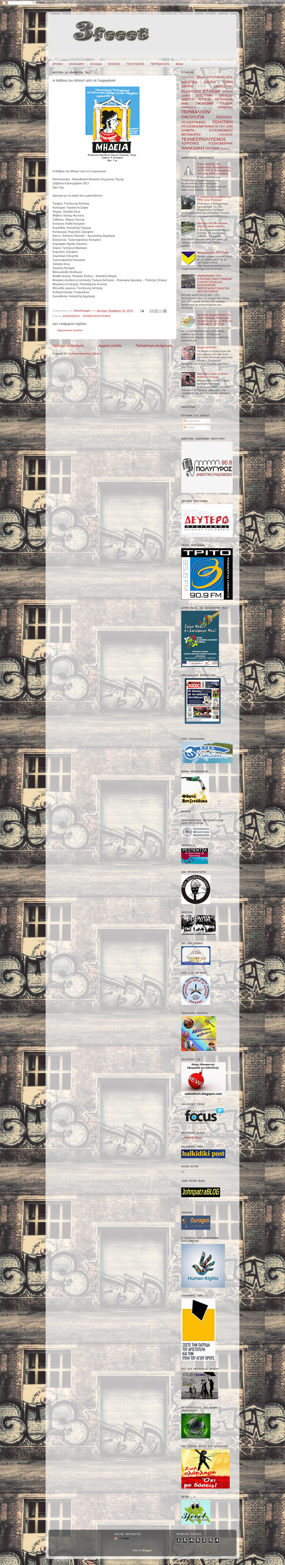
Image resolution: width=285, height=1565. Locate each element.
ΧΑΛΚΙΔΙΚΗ (76, 64)
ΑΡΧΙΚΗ (57, 64)
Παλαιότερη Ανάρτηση (154, 346)
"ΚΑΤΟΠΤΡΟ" (188, 77)
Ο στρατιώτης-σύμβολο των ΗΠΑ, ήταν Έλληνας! (214, 198)
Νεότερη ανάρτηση (68, 346)
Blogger (147, 1550)
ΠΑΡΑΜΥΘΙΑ (225, 107)
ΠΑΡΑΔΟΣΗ (199, 107)
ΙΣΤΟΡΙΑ (207, 99)
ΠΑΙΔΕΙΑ (226, 103)
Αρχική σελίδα (109, 346)
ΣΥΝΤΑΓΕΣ (226, 134)
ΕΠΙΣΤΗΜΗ (207, 95)
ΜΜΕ (188, 103)
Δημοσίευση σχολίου (70, 330)
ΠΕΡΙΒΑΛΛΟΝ (159, 64)
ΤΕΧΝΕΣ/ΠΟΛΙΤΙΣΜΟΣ (96, 316)
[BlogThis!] (156, 311)
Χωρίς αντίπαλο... (208, 347)
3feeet (179, 64)
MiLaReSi (224, 149)
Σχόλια (190, 427)
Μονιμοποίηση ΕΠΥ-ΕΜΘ (212, 252)
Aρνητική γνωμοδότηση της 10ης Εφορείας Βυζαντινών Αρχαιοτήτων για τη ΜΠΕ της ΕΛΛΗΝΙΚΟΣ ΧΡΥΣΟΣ (214, 319)
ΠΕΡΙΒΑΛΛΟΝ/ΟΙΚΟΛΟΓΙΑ (198, 114)
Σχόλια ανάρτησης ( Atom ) (84, 353)
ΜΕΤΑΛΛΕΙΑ (224, 99)
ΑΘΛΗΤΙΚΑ (192, 82)
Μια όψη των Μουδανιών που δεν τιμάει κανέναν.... (212, 225)
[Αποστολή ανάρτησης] (142, 310)
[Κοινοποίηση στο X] (160, 311)
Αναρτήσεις (193, 420)
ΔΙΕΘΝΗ (197, 86)
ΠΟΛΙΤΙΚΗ (222, 122)
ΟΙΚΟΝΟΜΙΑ (208, 103)
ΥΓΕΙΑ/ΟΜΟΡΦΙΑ (220, 143)
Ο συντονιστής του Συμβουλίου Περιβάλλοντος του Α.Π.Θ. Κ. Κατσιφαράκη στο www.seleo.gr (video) (214, 169)
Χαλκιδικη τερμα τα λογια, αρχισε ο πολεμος (212, 375)
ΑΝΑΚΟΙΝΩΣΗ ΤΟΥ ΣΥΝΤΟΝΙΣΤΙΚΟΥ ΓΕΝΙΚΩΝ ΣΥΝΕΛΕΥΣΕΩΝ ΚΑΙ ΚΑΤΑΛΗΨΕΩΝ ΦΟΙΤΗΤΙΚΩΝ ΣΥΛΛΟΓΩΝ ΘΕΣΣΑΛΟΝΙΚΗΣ (214, 283)
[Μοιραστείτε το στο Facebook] (165, 311)
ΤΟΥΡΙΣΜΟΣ (194, 143)
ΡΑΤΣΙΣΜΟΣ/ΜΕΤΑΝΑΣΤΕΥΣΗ (203, 126)
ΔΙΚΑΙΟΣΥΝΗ (223, 86)
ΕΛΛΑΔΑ (96, 64)
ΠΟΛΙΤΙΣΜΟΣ (135, 64)
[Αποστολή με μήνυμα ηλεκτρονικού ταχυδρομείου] (152, 311)
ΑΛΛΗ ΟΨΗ (218, 82)
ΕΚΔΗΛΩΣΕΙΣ (72, 316)
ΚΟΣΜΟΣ (114, 64)
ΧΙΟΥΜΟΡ (212, 148)
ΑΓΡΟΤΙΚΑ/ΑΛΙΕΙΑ (219, 77)
